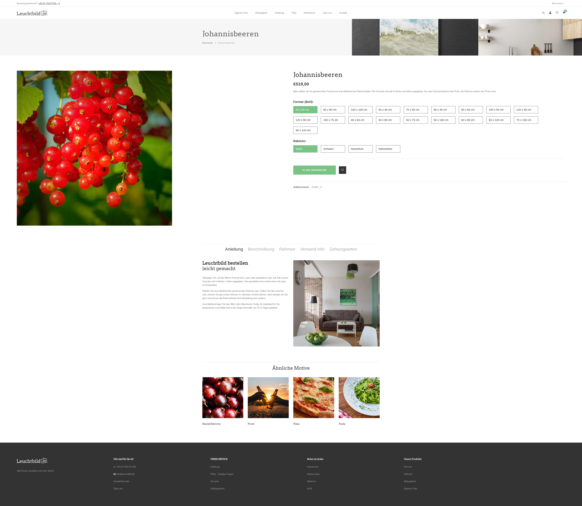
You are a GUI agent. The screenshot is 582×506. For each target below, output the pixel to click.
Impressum (312, 466)
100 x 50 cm (496, 109)
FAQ (294, 13)
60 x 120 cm (496, 120)
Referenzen (309, 13)
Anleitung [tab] (234, 249)
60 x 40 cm (385, 109)
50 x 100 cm (441, 120)
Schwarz (328, 148)
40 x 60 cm (357, 120)
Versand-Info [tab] (312, 249)
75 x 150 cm (523, 120)
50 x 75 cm (412, 120)
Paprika (252, 423)
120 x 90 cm (303, 120)
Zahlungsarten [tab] (343, 249)
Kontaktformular (121, 481)
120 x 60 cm (523, 109)
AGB (309, 488)
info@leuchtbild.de (125, 474)
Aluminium (357, 148)
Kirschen (344, 423)
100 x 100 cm (359, 109)
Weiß (299, 148)
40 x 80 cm (385, 120)
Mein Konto (557, 3)
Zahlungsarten (217, 488)
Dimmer (408, 466)
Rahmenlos (385, 148)
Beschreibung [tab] (261, 249)
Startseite (207, 43)
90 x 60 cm (468, 109)
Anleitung (279, 13)
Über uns (327, 13)
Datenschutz (313, 474)
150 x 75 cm (330, 120)
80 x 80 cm (330, 109)
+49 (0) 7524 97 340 (125, 466)
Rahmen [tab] (287, 249)
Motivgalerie (261, 13)
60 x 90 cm (468, 120)
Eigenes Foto (241, 13)
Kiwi (296, 423)
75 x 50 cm (412, 109)
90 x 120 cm (303, 130)
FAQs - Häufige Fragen (221, 474)
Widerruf (311, 481)
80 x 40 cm (440, 109)
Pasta (205, 423)
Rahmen (408, 474)
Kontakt (343, 13)
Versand (214, 481)
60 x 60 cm (302, 109)
